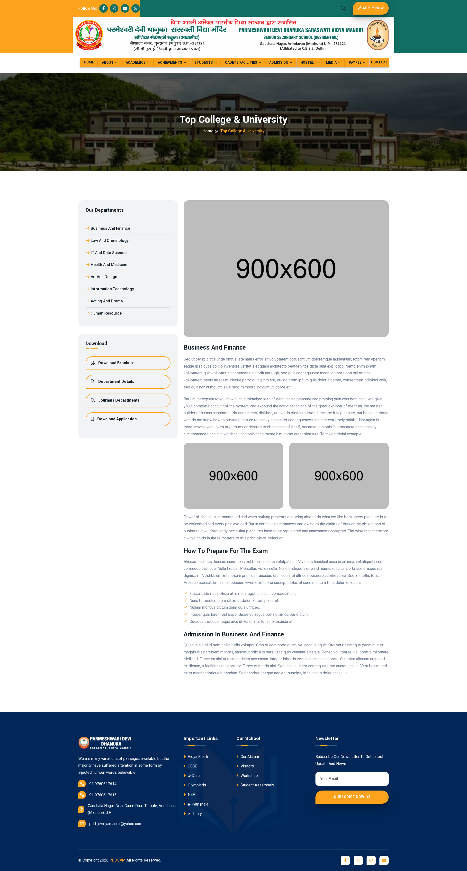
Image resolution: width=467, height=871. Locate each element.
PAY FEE (355, 62)
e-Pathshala (197, 804)
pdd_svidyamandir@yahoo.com (115, 823)
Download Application (116, 419)
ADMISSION (278, 62)
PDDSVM (117, 860)
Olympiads (196, 785)
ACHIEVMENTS (170, 62)
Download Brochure (116, 363)
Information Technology (112, 289)
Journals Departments (118, 400)
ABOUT (108, 62)
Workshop (249, 775)
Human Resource (106, 313)
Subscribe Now (349, 797)
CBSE (192, 766)
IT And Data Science (108, 252)
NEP (191, 794)
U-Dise (193, 775)
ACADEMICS (136, 62)
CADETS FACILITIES (241, 62)
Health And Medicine (109, 264)
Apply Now (373, 8)
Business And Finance (110, 228)
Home (208, 131)
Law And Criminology (110, 240)
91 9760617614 (103, 784)
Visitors (247, 766)
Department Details (115, 381)
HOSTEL (307, 62)
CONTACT (379, 62)
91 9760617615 (103, 795)
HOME (89, 62)
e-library (194, 813)
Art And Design (104, 276)
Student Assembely (257, 785)
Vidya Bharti (197, 756)
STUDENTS (203, 62)
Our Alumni (249, 756)
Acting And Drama (107, 301)
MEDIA (331, 62)
